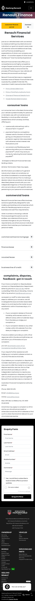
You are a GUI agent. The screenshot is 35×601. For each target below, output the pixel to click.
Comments (8, 468)
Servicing (4, 535)
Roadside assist (5, 545)
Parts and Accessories (25, 556)
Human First (4, 536)
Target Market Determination (16, 99)
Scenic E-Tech (5, 553)
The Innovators (5, 538)
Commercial (22, 540)
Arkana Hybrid (5, 560)
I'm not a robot (13, 487)
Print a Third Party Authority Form (18, 92)
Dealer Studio (13, 599)
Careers (3, 579)
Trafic (3, 565)
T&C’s (3, 540)
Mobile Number (10, 459)
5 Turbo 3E (4, 567)
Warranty (21, 557)
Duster (3, 558)
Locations (30, 2)
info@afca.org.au (12, 393)
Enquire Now (17, 496)
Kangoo (3, 562)
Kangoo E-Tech (5, 564)
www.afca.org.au (13, 397)
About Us (4, 581)
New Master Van (6, 569)
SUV (20, 535)
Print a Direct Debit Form (14, 89)
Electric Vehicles (23, 538)
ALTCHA (28, 491)
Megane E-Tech (5, 555)
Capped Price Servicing (25, 559)
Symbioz (3, 551)
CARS (20, 536)
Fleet (2, 583)
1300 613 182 (19, 289)
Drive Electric (5, 543)
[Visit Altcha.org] (29, 487)
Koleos (3, 557)
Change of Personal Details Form (18, 95)
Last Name (8, 443)
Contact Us (28, 26)
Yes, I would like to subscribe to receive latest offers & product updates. (17, 480)
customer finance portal (11, 26)
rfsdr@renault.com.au (23, 293)
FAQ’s (3, 542)
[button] (31, 8)
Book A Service (23, 554)
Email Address (9, 451)
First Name (8, 434)
